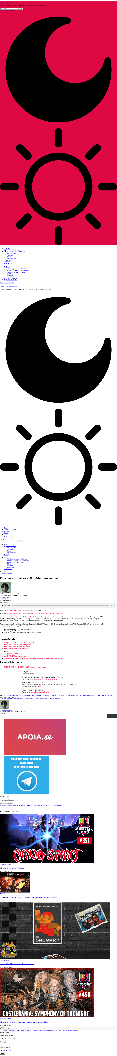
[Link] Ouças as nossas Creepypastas (17, 648)
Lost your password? (6, 1050)
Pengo (100, 695)
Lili (59, 695)
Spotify (18, 613)
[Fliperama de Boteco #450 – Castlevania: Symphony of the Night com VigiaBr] (47, 1017)
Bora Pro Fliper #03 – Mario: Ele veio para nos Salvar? (17, 964)
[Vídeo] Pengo (11, 655)
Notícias (2, 893)
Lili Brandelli (26, 617)
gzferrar (44, 695)
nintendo (73, 695)
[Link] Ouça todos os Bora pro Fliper (17, 646)
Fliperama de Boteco (6, 573)
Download (21, 610)
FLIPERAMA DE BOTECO (8, 2)
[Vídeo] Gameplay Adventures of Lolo (15, 656)
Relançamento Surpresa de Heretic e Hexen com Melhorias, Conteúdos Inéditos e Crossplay (28, 897)
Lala (57, 695)
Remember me (6, 1047)
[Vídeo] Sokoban (12, 653)
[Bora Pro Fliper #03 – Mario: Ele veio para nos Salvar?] (55, 958)
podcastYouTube (107, 695)
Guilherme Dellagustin (39, 617)
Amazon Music (25, 613)
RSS (67, 613)
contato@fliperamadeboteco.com (46, 679)
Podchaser (42, 613)
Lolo (62, 695)
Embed (45, 610)
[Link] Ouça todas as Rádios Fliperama (18, 645)
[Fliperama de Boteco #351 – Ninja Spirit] (47, 863)
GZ (41, 695)
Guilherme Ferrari (5, 597)
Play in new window (11, 610)
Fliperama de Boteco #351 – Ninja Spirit (12, 868)
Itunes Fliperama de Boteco (40, 692)
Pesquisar (2, 713)
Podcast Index (50, 613)
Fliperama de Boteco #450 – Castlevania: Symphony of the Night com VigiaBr (24, 1022)
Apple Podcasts (10, 613)
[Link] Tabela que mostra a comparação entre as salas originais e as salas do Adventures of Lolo (33, 658)
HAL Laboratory (51, 695)
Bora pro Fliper (4, 960)
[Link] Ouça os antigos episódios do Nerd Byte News (20, 643)
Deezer (63, 613)
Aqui (39, 686)
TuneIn (57, 613)
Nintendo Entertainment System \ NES (87, 695)
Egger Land (12, 695)
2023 (7, 695)
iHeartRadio (34, 613)
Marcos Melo (52, 617)
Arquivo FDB (4, 800)
